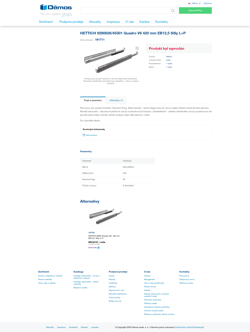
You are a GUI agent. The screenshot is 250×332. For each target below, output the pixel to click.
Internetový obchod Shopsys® (190, 327)
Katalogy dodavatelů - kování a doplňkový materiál (86, 277)
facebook (73, 327)
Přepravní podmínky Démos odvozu (159, 314)
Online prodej (114, 297)
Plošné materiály (45, 279)
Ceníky (112, 276)
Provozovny (184, 276)
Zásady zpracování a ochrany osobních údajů (156, 295)
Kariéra (147, 290)
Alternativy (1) (116, 100)
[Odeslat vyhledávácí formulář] (172, 10)
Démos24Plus (195, 10)
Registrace (208, 3)
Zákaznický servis (187, 279)
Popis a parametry (93, 100)
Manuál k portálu (80, 287)
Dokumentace (91, 135)
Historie (147, 276)
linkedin (84, 327)
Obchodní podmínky (152, 299)
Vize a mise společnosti (154, 283)
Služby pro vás (115, 301)
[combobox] (194, 3)
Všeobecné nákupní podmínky (157, 307)
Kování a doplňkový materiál (50, 276)
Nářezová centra (186, 283)
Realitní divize (150, 286)
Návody (112, 279)
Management (149, 279)
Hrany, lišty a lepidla (46, 283)
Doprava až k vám (116, 290)
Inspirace (61, 327)
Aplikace (112, 286)
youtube (95, 327)
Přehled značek (150, 303)
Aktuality (50, 327)
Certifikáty (113, 283)
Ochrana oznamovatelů (153, 310)
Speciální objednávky (118, 294)
